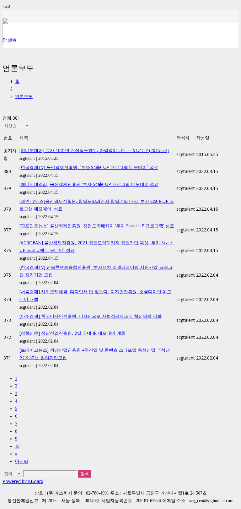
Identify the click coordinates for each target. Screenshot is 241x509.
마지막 (21, 461)
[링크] (48, 43)
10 (17, 446)
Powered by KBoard (23, 481)
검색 (85, 473)
